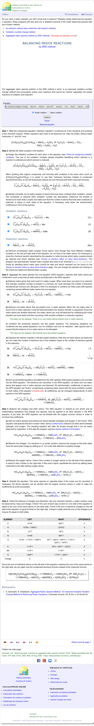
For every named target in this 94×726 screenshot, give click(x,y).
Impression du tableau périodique (63, 692)
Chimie (53, 671)
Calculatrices (71, 14)
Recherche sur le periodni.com (43, 716)
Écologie (53, 674)
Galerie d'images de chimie (60, 699)
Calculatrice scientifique (12, 690)
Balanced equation (47, 124)
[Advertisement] (47, 68)
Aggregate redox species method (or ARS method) (28, 35)
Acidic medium (40, 112)
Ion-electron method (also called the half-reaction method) (31, 28)
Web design (55, 678)
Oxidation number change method (20, 31)
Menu (5, 14)
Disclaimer (78, 720)
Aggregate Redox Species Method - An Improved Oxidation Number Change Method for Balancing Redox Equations (47, 593)
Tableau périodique (23, 677)
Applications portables (58, 696)
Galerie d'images (19, 10)
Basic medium (56, 112)
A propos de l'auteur (23, 681)
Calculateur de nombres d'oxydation (17, 697)
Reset (47, 120)
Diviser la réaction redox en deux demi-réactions (64, 259)
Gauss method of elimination (67, 429)
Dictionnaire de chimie (58, 682)
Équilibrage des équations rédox (15, 701)
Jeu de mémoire (9, 705)
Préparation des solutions (13, 694)
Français (88, 14)
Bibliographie (67, 720)
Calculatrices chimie (21, 7)
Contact (33, 714)
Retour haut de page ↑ (81, 642)
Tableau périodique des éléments (27, 5)
